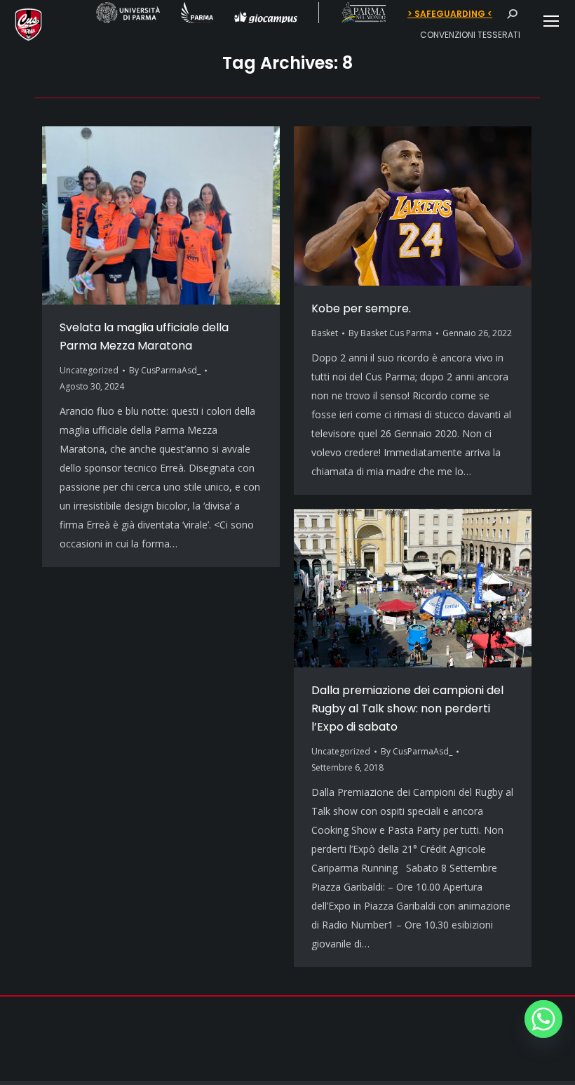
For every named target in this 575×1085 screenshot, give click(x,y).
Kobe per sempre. (361, 308)
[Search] (512, 14)
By (165, 370)
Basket (324, 333)
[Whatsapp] (543, 1019)
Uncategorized (89, 370)
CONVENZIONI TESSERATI (470, 35)
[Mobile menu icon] (551, 21)
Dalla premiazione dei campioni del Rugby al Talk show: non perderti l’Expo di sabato (407, 708)
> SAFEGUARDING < (449, 14)
